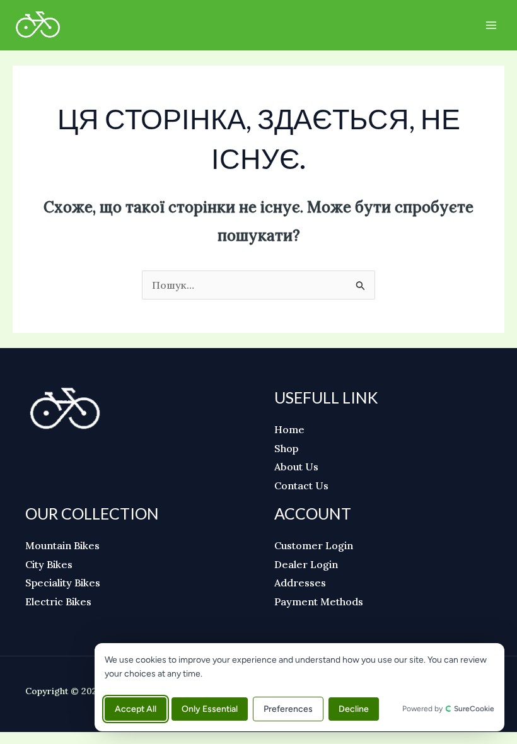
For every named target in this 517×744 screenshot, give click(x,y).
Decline (354, 709)
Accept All (135, 709)
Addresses (300, 582)
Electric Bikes (58, 601)
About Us (296, 466)
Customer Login (313, 545)
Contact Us (301, 485)
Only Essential (210, 709)
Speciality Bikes (62, 582)
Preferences (288, 709)
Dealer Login (306, 564)
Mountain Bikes (62, 545)
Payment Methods (318, 601)
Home (289, 429)
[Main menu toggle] (491, 25)
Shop (286, 448)
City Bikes (49, 564)
